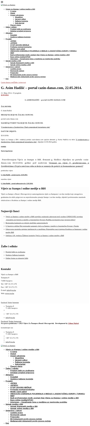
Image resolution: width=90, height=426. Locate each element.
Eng (7, 79)
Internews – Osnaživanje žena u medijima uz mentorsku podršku (35, 59)
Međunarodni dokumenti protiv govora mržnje (28, 77)
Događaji (13, 35)
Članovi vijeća (15, 25)
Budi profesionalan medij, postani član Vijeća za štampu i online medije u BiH (40, 55)
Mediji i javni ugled (17, 49)
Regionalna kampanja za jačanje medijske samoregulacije (27, 223)
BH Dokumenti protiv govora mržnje (24, 75)
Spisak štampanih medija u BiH (22, 63)
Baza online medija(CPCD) (20, 57)
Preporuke (14, 73)
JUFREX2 (13, 43)
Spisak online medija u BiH (20, 65)
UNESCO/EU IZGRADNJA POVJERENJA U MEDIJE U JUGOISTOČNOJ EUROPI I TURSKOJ (43, 51)
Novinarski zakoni (17, 71)
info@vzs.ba (11, 290)
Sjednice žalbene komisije (20, 37)
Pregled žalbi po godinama (20, 29)
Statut (12, 13)
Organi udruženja (17, 15)
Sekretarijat (19, 23)
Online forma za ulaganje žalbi (17, 258)
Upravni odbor (20, 19)
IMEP (12, 53)
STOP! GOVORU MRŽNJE (19, 45)
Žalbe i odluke (11, 27)
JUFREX (13, 41)
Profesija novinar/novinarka (21, 47)
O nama (13, 11)
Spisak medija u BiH (13, 61)
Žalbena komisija (21, 21)
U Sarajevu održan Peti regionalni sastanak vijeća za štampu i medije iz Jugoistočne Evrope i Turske (42, 226)
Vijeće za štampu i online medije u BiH (20, 9)
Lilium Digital (73, 323)
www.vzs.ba (9, 293)
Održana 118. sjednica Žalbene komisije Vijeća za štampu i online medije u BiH (35, 235)
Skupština (19, 17)
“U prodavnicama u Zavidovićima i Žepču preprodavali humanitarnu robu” (25, 127)
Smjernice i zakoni (13, 67)
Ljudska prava (15, 69)
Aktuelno (9, 33)
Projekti (9, 39)
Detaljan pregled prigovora (20, 31)
